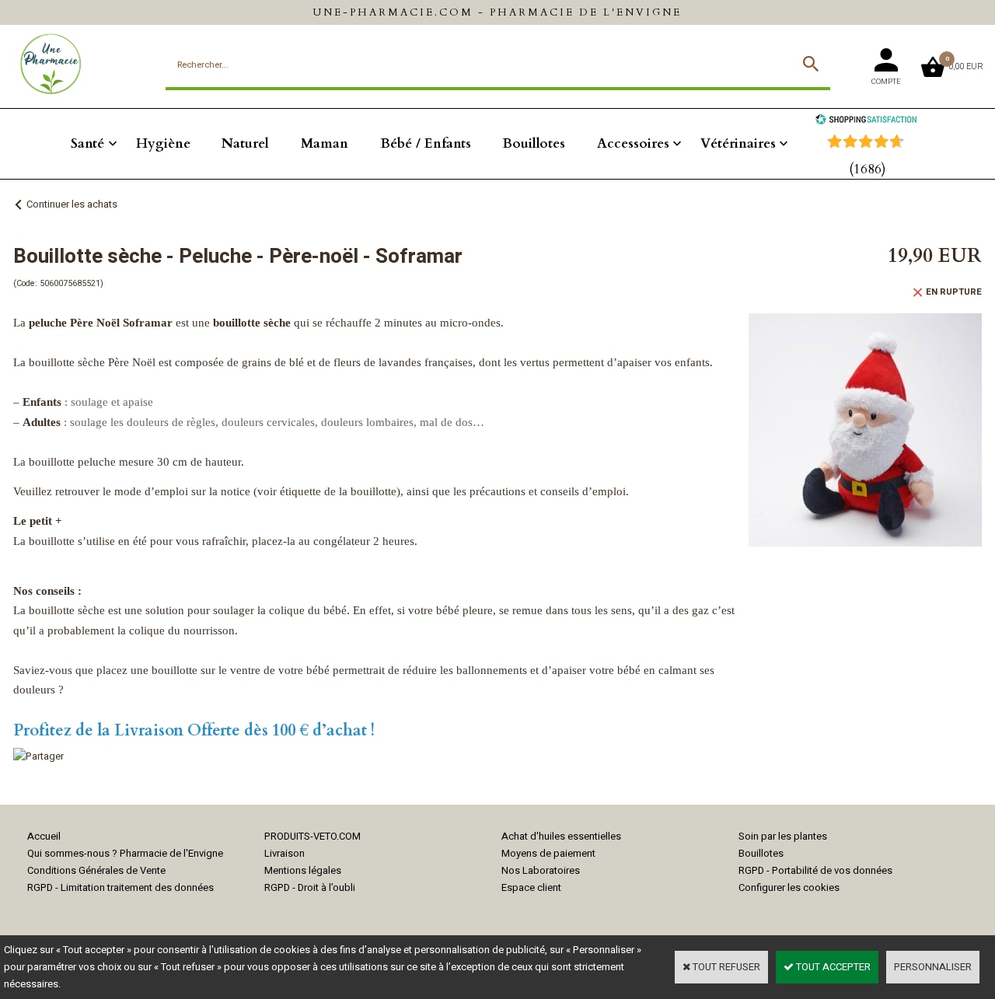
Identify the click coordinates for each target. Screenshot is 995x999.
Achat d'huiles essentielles (561, 836)
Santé (87, 143)
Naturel (245, 143)
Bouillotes (533, 143)
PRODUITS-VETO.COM (312, 836)
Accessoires (633, 143)
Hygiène (163, 143)
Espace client (531, 887)
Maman (324, 143)
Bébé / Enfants (425, 143)
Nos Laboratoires (540, 870)
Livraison (284, 853)
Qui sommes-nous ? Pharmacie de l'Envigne (125, 853)
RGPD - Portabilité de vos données (815, 870)
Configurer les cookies (789, 887)
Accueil (44, 836)
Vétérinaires (738, 143)
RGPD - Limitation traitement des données (120, 887)
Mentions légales (302, 870)
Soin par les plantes (782, 836)
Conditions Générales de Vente (96, 870)
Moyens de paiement (548, 853)
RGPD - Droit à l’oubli (309, 887)
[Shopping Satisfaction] (865, 121)
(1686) (867, 169)
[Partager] (38, 756)
